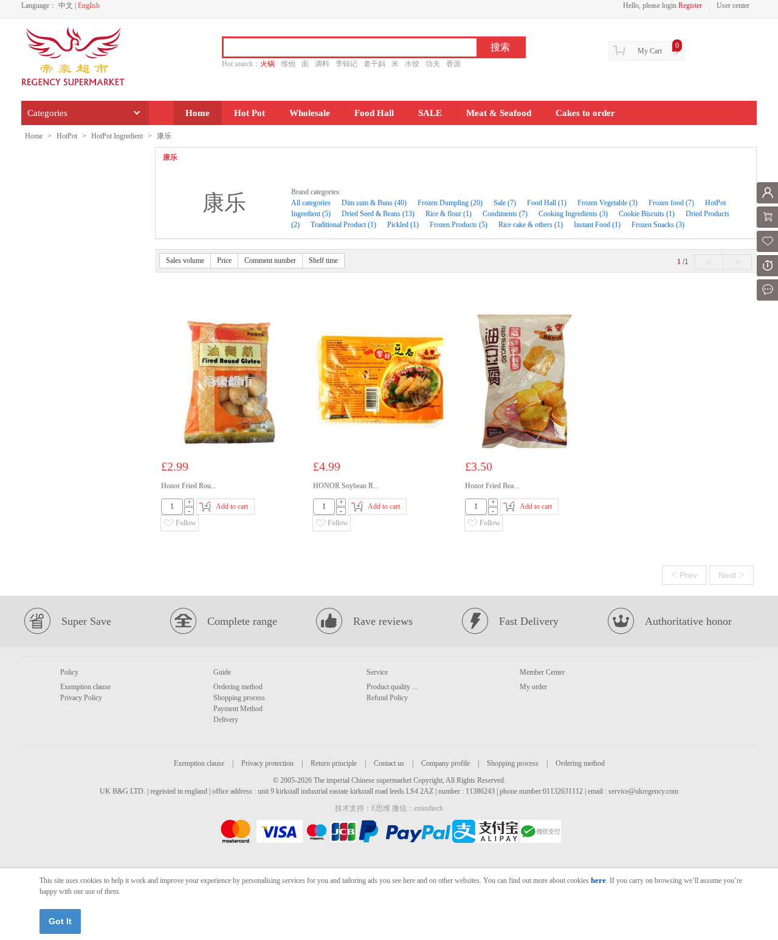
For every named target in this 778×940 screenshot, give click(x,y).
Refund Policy (387, 697)
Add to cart (232, 506)
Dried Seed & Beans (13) (378, 213)
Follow (186, 523)
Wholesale (309, 113)
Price (224, 260)
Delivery (225, 719)
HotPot (67, 136)
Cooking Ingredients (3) (573, 213)
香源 (453, 64)
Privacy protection (267, 763)
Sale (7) (505, 203)
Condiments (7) (505, 213)
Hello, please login (649, 5)
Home (197, 113)
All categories (311, 203)
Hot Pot (249, 113)
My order (533, 687)
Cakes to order (585, 113)
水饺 (412, 64)
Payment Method (238, 708)
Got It (60, 921)
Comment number (270, 260)
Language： (39, 5)
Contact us (389, 763)
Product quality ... (392, 687)
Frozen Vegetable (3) (607, 203)
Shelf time (323, 260)
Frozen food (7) (671, 203)
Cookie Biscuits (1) (647, 213)
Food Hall (374, 113)
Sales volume (185, 260)
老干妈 (374, 64)
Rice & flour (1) (448, 213)
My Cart (650, 51)
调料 (322, 64)
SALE (430, 113)
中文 (65, 5)
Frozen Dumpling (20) (450, 203)
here (598, 880)
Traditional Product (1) (343, 224)
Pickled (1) (403, 224)
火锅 (267, 64)
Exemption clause (85, 687)
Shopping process (239, 697)
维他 (288, 64)
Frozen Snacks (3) (658, 224)
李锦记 (346, 64)
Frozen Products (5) (458, 224)
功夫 (432, 64)
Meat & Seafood (498, 113)
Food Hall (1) (546, 203)
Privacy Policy (81, 697)
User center (733, 5)
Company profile (445, 763)
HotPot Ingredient (117, 136)
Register (690, 5)
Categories (47, 113)
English (89, 5)
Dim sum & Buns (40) (374, 203)
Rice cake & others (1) (530, 224)
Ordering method (238, 687)
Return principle (334, 763)
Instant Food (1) (597, 224)
